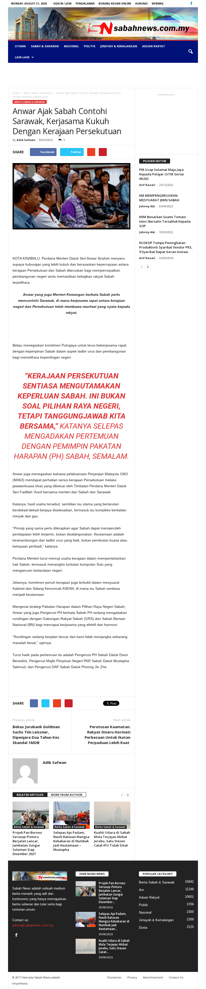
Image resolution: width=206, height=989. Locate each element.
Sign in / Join (62, 3)
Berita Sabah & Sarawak (29, 102)
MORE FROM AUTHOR (66, 795)
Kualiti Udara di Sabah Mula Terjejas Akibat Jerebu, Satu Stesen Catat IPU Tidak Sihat (112, 839)
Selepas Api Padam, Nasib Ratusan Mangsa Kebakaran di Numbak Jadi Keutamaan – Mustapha (71, 841)
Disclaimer (114, 977)
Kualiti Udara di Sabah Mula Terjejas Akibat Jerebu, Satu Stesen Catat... (114, 946)
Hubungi (141, 3)
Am (141, 890)
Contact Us (176, 977)
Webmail (158, 3)
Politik (89, 46)
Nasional (71, 46)
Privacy (132, 977)
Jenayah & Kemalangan (118, 46)
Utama (20, 46)
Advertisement (153, 977)
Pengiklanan (85, 3)
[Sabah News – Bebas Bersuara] (103, 23)
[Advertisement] (103, 75)
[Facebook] (191, 3)
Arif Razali (147, 185)
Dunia (143, 927)
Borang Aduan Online (114, 3)
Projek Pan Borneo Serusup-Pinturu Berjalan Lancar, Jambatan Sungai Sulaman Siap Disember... (112, 892)
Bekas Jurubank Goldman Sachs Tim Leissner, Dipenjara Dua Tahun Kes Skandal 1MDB (36, 734)
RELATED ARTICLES (30, 795)
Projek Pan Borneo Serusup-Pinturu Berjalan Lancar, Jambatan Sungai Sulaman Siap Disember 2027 (27, 843)
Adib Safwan (26, 140)
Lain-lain (22, 57)
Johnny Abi (147, 206)
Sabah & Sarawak (45, 46)
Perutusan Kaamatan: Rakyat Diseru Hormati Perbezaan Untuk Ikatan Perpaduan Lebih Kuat (107, 734)
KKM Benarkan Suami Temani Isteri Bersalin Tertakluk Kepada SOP (165, 221)
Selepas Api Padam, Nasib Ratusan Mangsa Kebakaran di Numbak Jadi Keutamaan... (114, 921)
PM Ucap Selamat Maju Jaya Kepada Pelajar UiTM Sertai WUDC (161, 174)
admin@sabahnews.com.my (33, 925)
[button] (190, 51)
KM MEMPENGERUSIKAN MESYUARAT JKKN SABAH (159, 197)
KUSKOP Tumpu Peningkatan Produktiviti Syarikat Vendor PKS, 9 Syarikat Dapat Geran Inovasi (165, 247)
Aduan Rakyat (153, 46)
